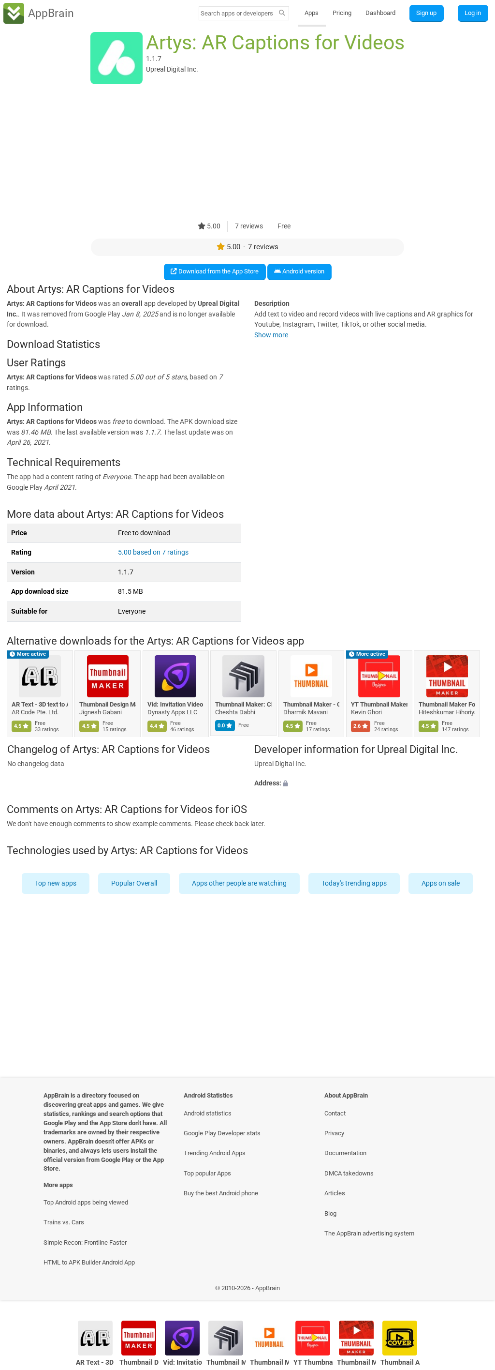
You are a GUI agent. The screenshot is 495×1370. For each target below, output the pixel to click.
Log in (473, 12)
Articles (334, 1193)
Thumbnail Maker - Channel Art (311, 704)
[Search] (282, 13)
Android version (302, 271)
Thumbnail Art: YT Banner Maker (400, 1362)
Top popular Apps (207, 1173)
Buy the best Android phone (221, 1193)
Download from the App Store (218, 271)
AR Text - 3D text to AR (40, 704)
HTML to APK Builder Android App (89, 1262)
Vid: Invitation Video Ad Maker (175, 704)
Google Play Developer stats (222, 1133)
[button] (371, 783)
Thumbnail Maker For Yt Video (447, 704)
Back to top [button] (473, 1290)
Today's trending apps (354, 883)
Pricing (342, 12)
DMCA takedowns (349, 1173)
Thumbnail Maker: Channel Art (244, 704)
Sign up (426, 12)
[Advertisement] (247, 153)
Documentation (345, 1153)
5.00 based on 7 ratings (153, 552)
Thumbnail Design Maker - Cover (108, 704)
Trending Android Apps (215, 1153)
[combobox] (237, 13)
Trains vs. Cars (64, 1222)
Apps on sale (441, 883)
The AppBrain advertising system (369, 1233)
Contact (335, 1113)
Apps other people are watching (239, 883)
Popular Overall (135, 883)
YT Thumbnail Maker (379, 704)
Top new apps (56, 883)
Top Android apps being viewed (86, 1202)
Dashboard (380, 12)
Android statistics (208, 1113)
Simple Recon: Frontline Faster (85, 1242)
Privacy (334, 1133)
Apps (312, 12)
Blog (330, 1213)
